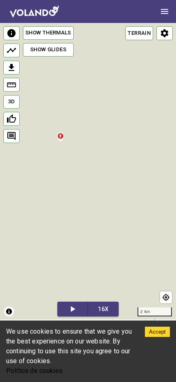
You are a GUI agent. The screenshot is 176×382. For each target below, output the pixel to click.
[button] (60, 142)
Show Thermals (48, 33)
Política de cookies (34, 371)
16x (103, 309)
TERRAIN (139, 33)
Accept (157, 332)
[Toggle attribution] (9, 311)
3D (11, 101)
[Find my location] (166, 297)
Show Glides (48, 49)
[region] (88, 172)
